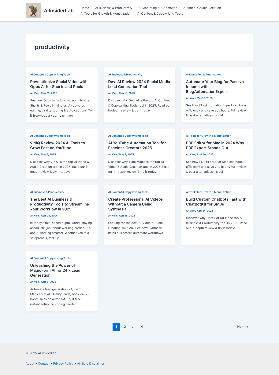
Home (84, 8)
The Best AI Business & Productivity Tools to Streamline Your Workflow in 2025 (59, 204)
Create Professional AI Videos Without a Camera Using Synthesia (135, 204)
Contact (44, 363)
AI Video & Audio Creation (202, 8)
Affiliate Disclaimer (90, 363)
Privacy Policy (63, 363)
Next (242, 327)
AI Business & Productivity (113, 8)
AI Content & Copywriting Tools (160, 13)
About (30, 363)
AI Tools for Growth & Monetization (105, 13)
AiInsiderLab (59, 10)
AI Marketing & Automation (158, 8)
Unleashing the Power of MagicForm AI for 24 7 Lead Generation (55, 270)
